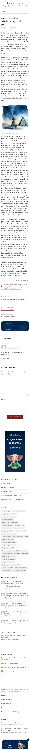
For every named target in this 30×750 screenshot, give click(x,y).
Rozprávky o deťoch (20, 284)
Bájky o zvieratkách (7, 519)
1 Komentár (12, 27)
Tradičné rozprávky (19, 528)
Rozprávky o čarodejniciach (9, 542)
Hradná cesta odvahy (7, 487)
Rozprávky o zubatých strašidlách (11, 565)
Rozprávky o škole (7, 553)
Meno (3, 399)
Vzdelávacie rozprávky (19, 570)
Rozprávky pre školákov (9, 516)
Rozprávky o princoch (8, 539)
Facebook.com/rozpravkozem (10, 639)
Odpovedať (6, 358)
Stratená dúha (5, 483)
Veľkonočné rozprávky (21, 567)
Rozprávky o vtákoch (8, 562)
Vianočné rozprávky (21, 531)
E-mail (3, 407)
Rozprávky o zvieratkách (9, 514)
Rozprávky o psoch (22, 536)
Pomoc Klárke (21, 620)
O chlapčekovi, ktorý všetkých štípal (11, 495)
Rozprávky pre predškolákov (10, 522)
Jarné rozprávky (6, 570)
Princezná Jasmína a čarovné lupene (14, 582)
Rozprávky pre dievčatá (8, 545)
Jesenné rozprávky (7, 567)
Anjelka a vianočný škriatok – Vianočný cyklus (14, 550)
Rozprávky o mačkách (8, 548)
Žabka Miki (20, 603)
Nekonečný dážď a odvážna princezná (12, 499)
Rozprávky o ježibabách (8, 559)
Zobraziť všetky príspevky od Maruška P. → (14, 299)
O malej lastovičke (7, 310)
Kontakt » (4, 708)
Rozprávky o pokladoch (8, 556)
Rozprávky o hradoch (8, 287)
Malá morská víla (21, 593)
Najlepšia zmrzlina (6, 491)
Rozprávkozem (15, 3)
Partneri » (4, 695)
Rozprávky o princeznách (9, 533)
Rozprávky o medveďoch (21, 553)
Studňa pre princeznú (8, 316)
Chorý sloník (21, 612)
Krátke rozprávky (8, 284)
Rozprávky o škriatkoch (8, 536)
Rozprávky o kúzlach (8, 531)
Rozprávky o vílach (15, 289)
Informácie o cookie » (7, 703)
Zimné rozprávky (7, 528)
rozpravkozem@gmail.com (18, 732)
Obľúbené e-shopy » (7, 699)
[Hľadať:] (27, 11)
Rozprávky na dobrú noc (9, 18)
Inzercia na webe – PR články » (10, 712)
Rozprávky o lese (19, 525)
